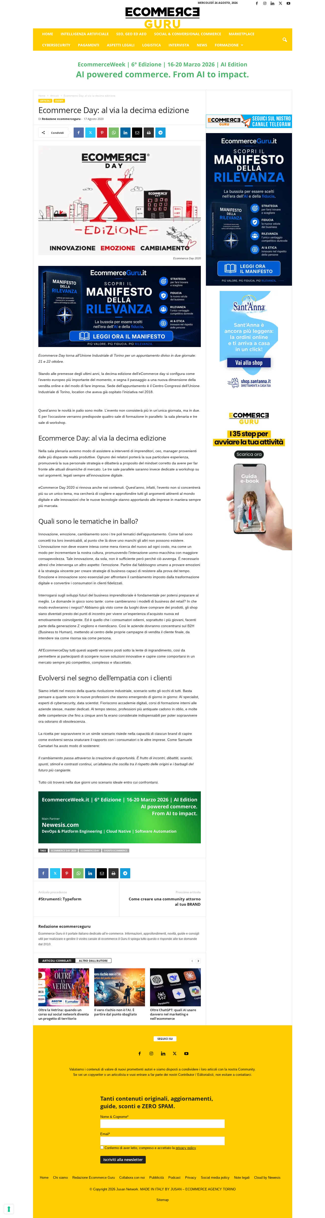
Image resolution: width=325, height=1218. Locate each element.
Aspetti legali (121, 45)
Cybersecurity (56, 45)
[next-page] (198, 961)
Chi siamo (60, 1177)
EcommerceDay (90, 850)
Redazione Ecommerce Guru (93, 1177)
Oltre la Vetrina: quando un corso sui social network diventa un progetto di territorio (63, 1014)
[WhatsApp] (114, 133)
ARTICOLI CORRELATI (56, 960)
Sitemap (162, 1200)
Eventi (59, 100)
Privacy (190, 1177)
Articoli (54, 95)
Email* (105, 1134)
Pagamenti (88, 45)
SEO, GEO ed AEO (131, 33)
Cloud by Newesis (267, 1177)
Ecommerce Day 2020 (63, 850)
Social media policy (215, 1177)
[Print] (149, 133)
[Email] (137, 133)
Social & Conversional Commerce (187, 33)
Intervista (179, 45)
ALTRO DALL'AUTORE (93, 960)
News (202, 45)
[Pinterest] (102, 133)
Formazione (227, 45)
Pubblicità (156, 1177)
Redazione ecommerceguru (61, 119)
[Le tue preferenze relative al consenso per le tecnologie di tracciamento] (9, 1209)
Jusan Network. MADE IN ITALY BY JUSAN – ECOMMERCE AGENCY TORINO (176, 1189)
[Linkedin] (273, 3)
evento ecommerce (115, 850)
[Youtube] (288, 3)
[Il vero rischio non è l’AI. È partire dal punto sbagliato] (119, 987)
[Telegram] (160, 133)
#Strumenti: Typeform (60, 898)
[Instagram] (265, 3)
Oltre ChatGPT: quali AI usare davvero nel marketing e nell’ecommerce (173, 1014)
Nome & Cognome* (114, 1117)
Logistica (151, 45)
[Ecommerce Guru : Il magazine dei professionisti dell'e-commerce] (162, 17)
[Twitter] (281, 3)
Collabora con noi (132, 1177)
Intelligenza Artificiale (85, 33)
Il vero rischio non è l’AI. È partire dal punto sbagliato (115, 1012)
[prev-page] (192, 961)
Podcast (174, 1177)
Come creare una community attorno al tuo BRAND (165, 901)
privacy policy (186, 1148)
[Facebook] (257, 3)
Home (47, 33)
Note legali (242, 1177)
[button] (284, 40)
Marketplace (241, 33)
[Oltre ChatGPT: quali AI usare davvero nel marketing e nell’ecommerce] (175, 987)
